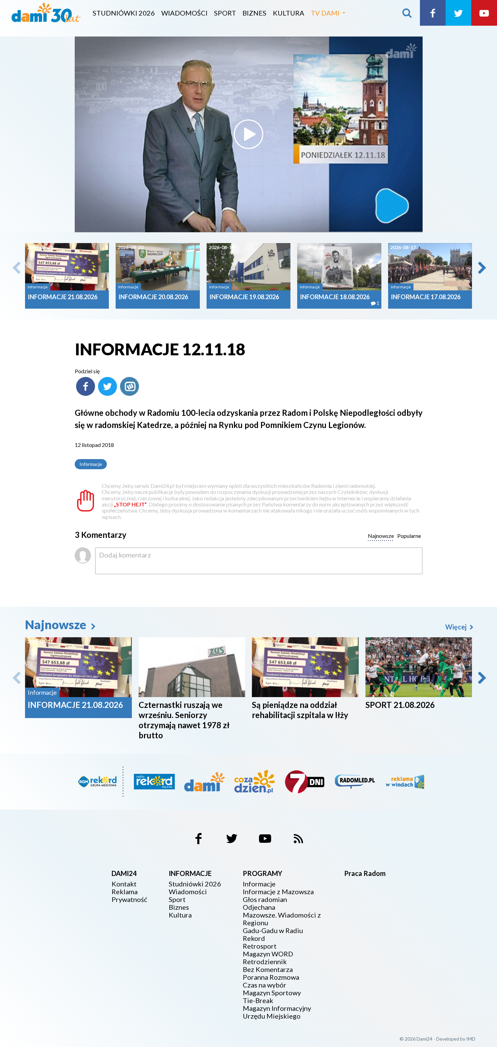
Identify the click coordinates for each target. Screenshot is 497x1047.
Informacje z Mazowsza (278, 892)
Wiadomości (184, 13)
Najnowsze (57, 624)
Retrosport (260, 946)
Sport (225, 13)
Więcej (456, 627)
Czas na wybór (264, 985)
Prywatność (129, 899)
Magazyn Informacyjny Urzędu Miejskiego (277, 1012)
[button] (481, 268)
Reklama (125, 892)
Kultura (288, 13)
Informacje (90, 464)
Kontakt (124, 884)
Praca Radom (365, 873)
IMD (470, 1039)
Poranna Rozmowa (271, 977)
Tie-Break (258, 1000)
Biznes (254, 13)
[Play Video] (248, 134)
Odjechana (259, 907)
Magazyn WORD (268, 954)
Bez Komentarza (268, 969)
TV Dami (325, 13)
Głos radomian (265, 899)
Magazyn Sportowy (272, 993)
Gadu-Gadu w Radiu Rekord (273, 934)
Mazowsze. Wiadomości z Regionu (282, 919)
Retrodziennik (265, 962)
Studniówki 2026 (124, 13)
